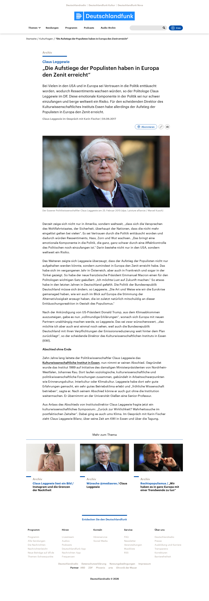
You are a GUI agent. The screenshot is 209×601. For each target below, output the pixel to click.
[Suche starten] (163, 27)
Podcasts (89, 28)
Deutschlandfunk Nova (130, 5)
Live (178, 28)
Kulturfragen (46, 38)
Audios (66, 540)
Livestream (68, 537)
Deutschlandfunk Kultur (102, 5)
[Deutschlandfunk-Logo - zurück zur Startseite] (104, 16)
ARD (82, 567)
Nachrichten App (71, 552)
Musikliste (129, 548)
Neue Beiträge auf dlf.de (41, 552)
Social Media (100, 540)
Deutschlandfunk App (74, 548)
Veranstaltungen (133, 544)
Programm (71, 28)
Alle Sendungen (36, 540)
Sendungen (52, 28)
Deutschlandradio (76, 5)
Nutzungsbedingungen (122, 563)
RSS (126, 552)
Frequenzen (68, 556)
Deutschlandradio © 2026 (104, 578)
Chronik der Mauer (126, 567)
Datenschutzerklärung (93, 563)
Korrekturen (161, 552)
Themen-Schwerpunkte (40, 556)
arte (110, 567)
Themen (33, 28)
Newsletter (130, 540)
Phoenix (100, 567)
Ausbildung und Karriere (168, 544)
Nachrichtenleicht (38, 548)
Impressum (144, 563)
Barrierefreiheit (163, 556)
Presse (158, 540)
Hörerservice (100, 537)
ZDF (90, 567)
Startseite (31, 38)
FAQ (126, 537)
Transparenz (161, 548)
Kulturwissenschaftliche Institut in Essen (71, 362)
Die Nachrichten (37, 544)
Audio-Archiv (108, 28)
